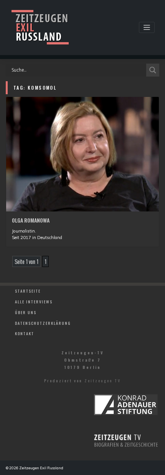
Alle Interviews (34, 301)
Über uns (25, 312)
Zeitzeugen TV (102, 380)
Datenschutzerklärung (43, 323)
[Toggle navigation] (147, 27)
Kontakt (24, 333)
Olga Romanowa (31, 220)
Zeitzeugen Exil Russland (41, 467)
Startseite (28, 291)
